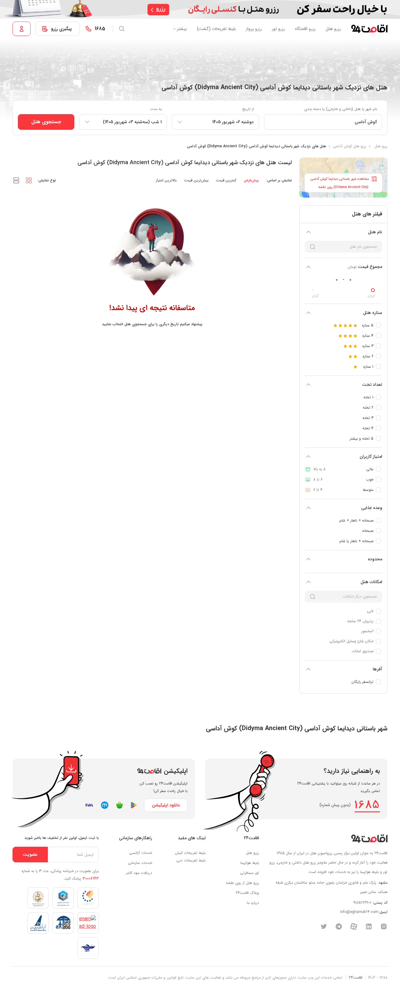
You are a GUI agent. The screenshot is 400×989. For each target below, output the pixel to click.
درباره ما (253, 903)
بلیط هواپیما (249, 863)
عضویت (30, 854)
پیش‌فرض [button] (251, 180)
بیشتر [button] (182, 28)
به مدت (156, 109)
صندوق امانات (362, 651)
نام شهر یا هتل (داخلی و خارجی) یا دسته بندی (340, 109)
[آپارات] (354, 926)
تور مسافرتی (249, 873)
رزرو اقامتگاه (305, 28)
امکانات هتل (371, 581)
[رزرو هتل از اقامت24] (369, 28)
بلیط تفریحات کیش (190, 853)
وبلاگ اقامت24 (247, 893)
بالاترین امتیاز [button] (166, 180)
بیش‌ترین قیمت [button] (196, 180)
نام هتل (375, 232)
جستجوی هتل (46, 122)
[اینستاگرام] (384, 926)
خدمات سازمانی (140, 863)
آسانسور (367, 631)
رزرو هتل (333, 28)
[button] (28, 180)
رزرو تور (278, 28)
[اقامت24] (369, 838)
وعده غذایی (371, 507)
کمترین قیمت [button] (226, 180)
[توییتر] (324, 926)
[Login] (21, 29)
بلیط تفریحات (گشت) (216, 28)
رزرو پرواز (254, 28)
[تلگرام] (338, 926)
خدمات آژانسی (140, 853)
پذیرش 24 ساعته (360, 621)
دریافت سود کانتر (139, 873)
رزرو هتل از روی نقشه (242, 883)
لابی (370, 611)
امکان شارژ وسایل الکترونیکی (351, 641)
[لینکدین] (368, 926)
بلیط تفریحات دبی (191, 860)
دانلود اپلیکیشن (166, 805)
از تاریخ (248, 109)
